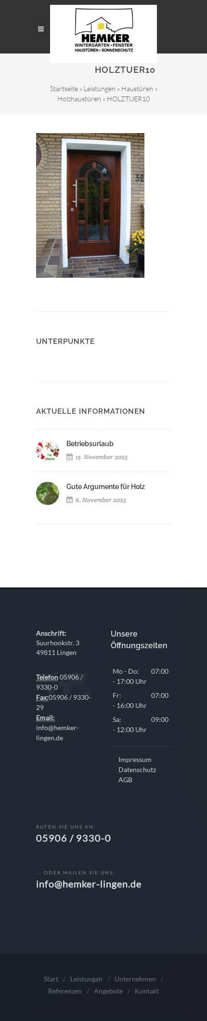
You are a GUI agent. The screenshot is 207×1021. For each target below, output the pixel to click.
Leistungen (100, 88)
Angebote (108, 991)
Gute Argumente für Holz (105, 486)
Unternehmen (135, 979)
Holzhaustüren (79, 99)
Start (51, 979)
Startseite (64, 88)
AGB (125, 780)
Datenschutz (137, 769)
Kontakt (147, 991)
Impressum (135, 759)
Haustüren (137, 88)
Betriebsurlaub (90, 444)
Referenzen (65, 991)
